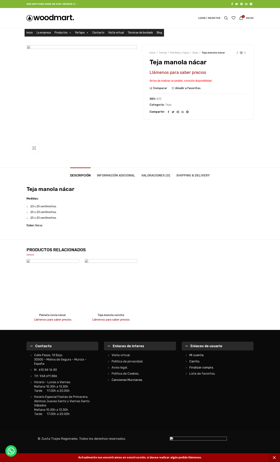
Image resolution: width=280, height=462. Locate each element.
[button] (11, 451)
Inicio (29, 32)
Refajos (80, 32)
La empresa (44, 32)
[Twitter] (236, 4)
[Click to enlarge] (34, 148)
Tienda (163, 52)
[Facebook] (232, 4)
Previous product (237, 53)
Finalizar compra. (201, 367)
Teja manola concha (111, 315)
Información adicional (116, 175)
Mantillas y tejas (179, 52)
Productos (61, 32)
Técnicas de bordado (140, 32)
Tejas (195, 52)
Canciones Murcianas (127, 380)
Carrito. (194, 361)
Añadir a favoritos (188, 88)
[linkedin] (246, 4)
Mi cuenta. (196, 355)
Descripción (80, 175)
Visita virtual (116, 32)
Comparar (160, 88)
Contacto (98, 32)
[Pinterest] (241, 4)
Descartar (274, 457)
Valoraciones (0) (155, 175)
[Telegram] (251, 4)
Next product (245, 53)
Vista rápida (76, 274)
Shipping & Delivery (193, 175)
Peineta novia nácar (52, 315)
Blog (159, 32)
